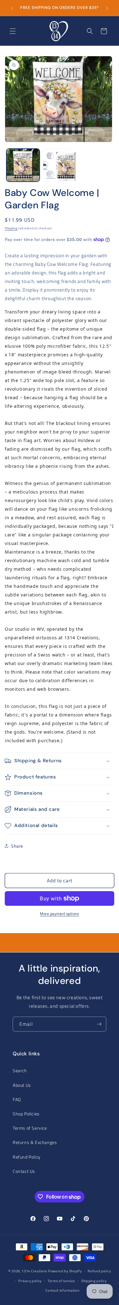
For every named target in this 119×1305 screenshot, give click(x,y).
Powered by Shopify (65, 1271)
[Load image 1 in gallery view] (23, 165)
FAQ (17, 1099)
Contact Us (24, 1171)
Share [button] (17, 846)
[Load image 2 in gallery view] (59, 165)
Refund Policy (27, 1157)
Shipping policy (94, 1280)
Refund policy (99, 1271)
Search (20, 1070)
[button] (13, 31)
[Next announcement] (107, 8)
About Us (22, 1085)
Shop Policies (26, 1113)
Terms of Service (30, 1128)
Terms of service (61, 1280)
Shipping (11, 228)
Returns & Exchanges (35, 1142)
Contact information (62, 1290)
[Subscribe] (99, 1024)
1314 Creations (34, 1271)
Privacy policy (30, 1280)
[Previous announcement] (12, 8)
